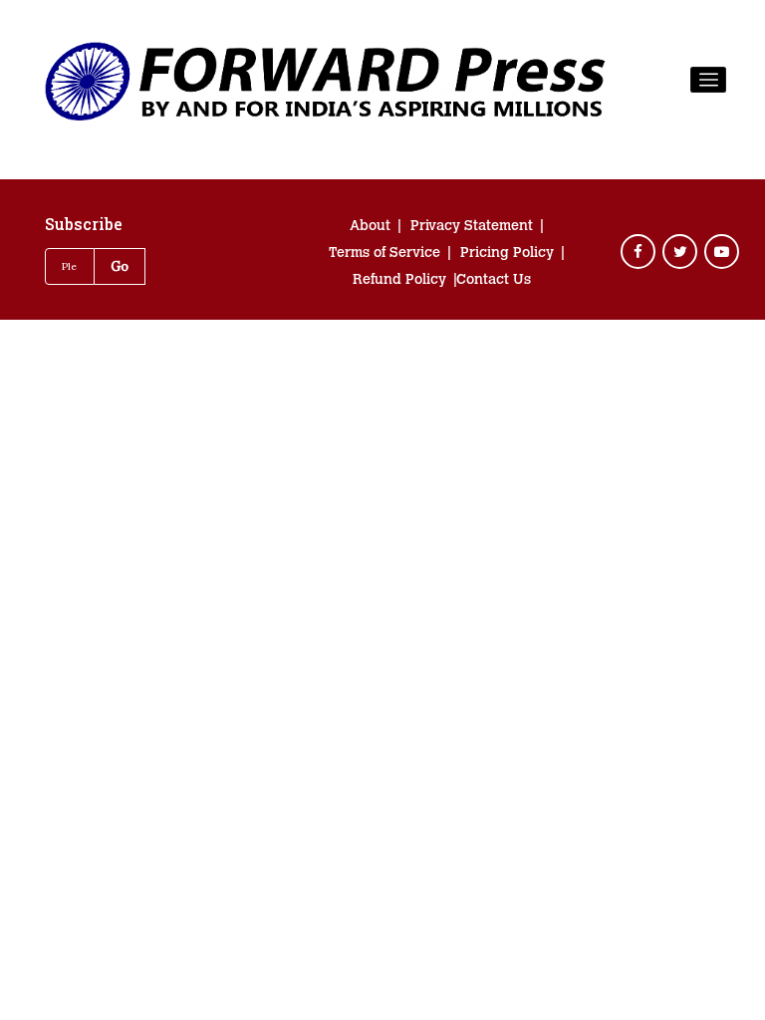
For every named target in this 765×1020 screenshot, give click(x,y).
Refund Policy (399, 281)
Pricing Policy (507, 254)
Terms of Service (384, 254)
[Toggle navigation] (708, 80)
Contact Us (493, 281)
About (370, 227)
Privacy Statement (471, 227)
